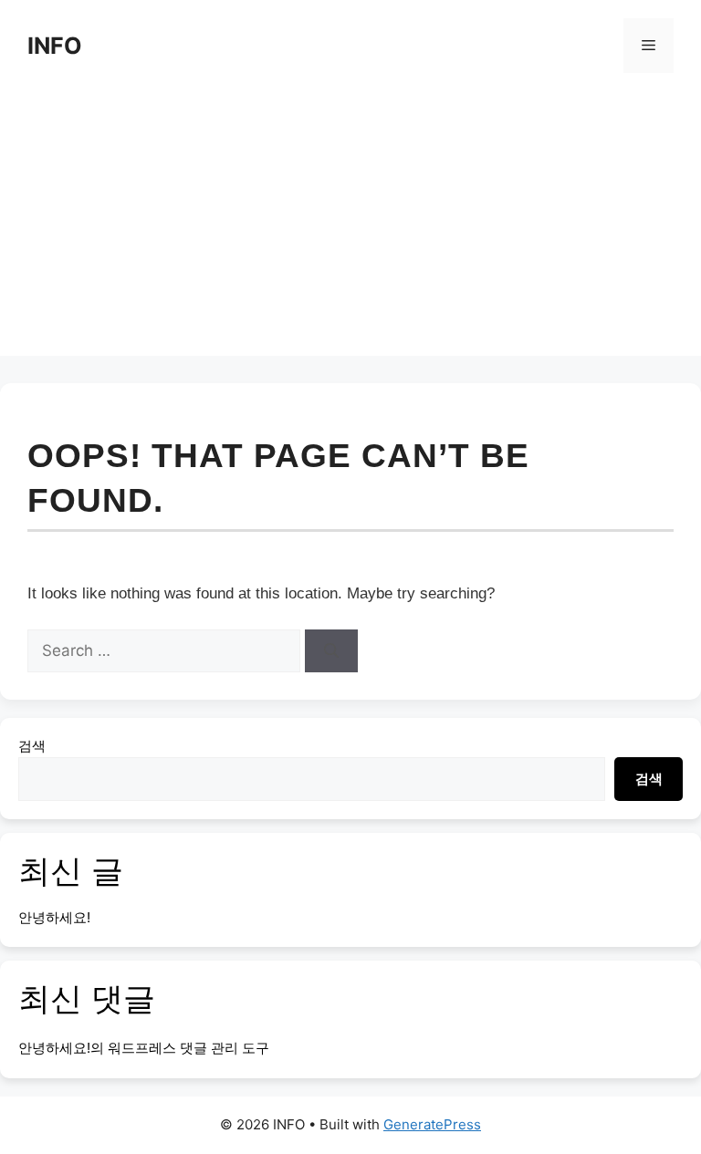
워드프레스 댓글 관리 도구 (188, 1047)
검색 (32, 745)
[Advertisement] (350, 228)
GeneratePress (432, 1124)
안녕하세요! (54, 917)
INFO (54, 45)
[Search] (331, 651)
